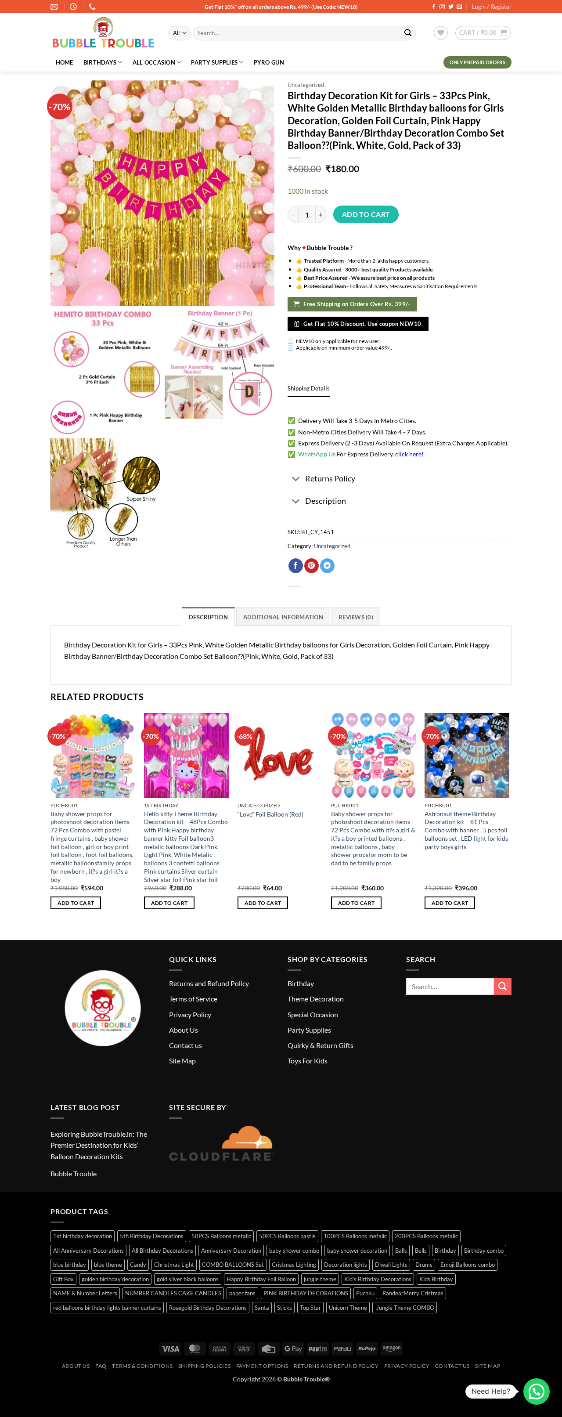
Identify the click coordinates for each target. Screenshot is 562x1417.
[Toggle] (296, 479)
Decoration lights (345, 1264)
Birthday (301, 983)
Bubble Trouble (73, 1173)
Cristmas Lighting (294, 1264)
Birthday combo (484, 1250)
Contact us (185, 1045)
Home (64, 62)
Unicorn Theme (348, 1307)
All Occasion (154, 62)
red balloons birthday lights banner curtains (107, 1307)
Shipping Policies (204, 1366)
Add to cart (366, 214)
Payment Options (262, 1366)
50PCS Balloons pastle (287, 1236)
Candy (138, 1264)
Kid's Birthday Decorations (377, 1279)
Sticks (284, 1307)
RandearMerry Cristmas (412, 1293)
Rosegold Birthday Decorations (208, 1307)
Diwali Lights (391, 1264)
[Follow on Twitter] (451, 7)
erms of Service (194, 998)
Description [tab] (208, 617)
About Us (183, 1030)
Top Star (310, 1307)
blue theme (108, 1264)
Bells (421, 1250)
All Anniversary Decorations (88, 1250)
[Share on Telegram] (327, 565)
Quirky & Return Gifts (320, 1045)
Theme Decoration (316, 998)
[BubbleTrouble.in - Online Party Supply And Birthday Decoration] (102, 33)
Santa (262, 1307)
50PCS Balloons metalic (221, 1236)
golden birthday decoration (115, 1279)
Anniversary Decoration (231, 1250)
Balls (401, 1250)
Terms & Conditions (142, 1366)
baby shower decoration (357, 1250)
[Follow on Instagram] (442, 7)
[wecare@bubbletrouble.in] (55, 6)
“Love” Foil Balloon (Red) (270, 814)
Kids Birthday (436, 1279)
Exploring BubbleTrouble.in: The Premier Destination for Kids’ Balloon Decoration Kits (98, 1145)
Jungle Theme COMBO (404, 1307)
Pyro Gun (269, 62)
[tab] (309, 388)
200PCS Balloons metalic (426, 1236)
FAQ (101, 1366)
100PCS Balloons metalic (355, 1236)
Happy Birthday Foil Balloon (261, 1279)
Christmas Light (174, 1264)
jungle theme (320, 1279)
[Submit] (407, 33)
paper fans (242, 1293)
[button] (483, 33)
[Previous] (51, 819)
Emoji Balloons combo (467, 1264)
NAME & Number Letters (85, 1293)
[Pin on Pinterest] (311, 565)
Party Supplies (214, 62)
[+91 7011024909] (93, 6)
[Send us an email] (459, 7)
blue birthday (69, 1264)
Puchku (365, 1293)
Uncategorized (306, 84)
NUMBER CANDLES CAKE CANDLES (173, 1293)
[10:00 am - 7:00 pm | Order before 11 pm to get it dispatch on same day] (74, 6)
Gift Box (63, 1279)
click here (408, 454)
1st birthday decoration (82, 1236)
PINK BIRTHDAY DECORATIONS (305, 1293)
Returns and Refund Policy (209, 983)
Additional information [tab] (283, 617)
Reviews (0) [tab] (356, 617)
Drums (423, 1264)
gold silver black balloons (188, 1279)
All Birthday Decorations (162, 1250)
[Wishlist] (441, 33)
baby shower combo (294, 1250)
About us (76, 1366)
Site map (487, 1366)
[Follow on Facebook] (433, 7)
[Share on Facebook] (295, 565)
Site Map (182, 1060)
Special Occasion (313, 1014)
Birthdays (99, 62)
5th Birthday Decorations (152, 1236)
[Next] (508, 819)
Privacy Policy (190, 1014)
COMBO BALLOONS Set (233, 1264)
